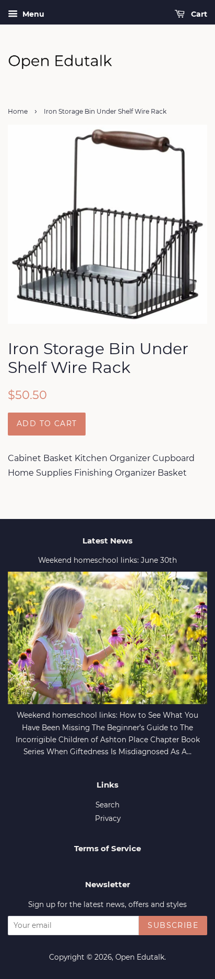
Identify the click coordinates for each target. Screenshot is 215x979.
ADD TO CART (47, 423)
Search (107, 805)
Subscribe (173, 925)
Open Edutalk (139, 957)
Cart (198, 14)
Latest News (107, 541)
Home (18, 111)
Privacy (108, 818)
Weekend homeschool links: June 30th (107, 560)
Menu (32, 14)
